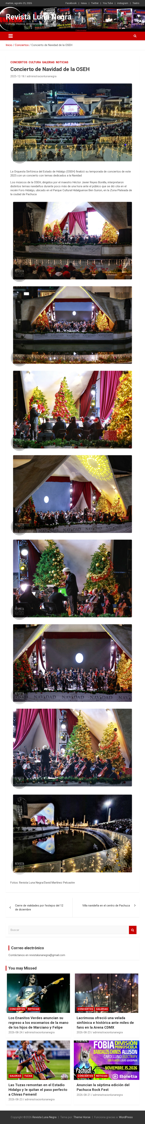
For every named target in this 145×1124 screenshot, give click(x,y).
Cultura (35, 62)
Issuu (84, 3)
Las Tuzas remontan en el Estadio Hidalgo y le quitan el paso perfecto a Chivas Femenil (37, 1089)
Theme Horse (81, 1117)
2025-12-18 (17, 76)
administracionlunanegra (41, 76)
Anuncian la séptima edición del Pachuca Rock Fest (103, 1087)
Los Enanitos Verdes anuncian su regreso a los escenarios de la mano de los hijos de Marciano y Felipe (38, 1022)
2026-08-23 (84, 1032)
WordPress (126, 1117)
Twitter (95, 3)
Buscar (133, 930)
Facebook (71, 3)
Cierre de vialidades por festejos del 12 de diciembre (39, 907)
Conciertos (18, 62)
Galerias (48, 62)
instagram (122, 3)
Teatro (136, 3)
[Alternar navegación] (10, 36)
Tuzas (28, 1076)
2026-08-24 (15, 1032)
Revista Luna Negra (38, 16)
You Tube (108, 3)
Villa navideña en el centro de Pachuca (106, 905)
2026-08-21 (84, 1094)
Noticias (62, 62)
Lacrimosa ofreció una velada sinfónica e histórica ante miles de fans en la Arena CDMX (105, 1022)
